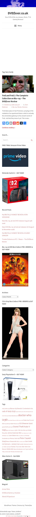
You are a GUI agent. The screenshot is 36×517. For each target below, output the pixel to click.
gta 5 (8, 430)
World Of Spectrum (8, 496)
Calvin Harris (19, 411)
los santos (22, 435)
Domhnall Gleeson (13, 420)
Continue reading (8, 127)
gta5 (13, 430)
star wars (26, 446)
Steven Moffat (7, 449)
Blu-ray (14, 107)
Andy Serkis (6, 408)
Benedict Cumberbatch (25, 408)
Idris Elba (24, 430)
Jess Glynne (25, 433)
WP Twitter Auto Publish (11, 516)
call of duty (8, 411)
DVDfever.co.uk (18, 13)
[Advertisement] (18, 49)
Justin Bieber (13, 435)
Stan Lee (7, 446)
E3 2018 (7, 423)
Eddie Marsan (14, 423)
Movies (19, 107)
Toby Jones (6, 451)
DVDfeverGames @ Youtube (11, 493)
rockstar (22, 441)
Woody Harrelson (16, 451)
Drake (26, 420)
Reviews (24, 107)
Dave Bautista (13, 415)
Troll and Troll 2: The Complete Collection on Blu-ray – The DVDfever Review (15, 98)
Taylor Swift (29, 449)
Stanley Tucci (16, 446)
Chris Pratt (5, 415)
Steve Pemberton (19, 449)
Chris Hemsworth (28, 411)
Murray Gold (14, 438)
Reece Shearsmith (12, 441)
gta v (17, 430)
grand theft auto (7, 427)
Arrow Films (6, 489)
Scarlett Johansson (25, 444)
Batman (13, 408)
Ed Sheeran (26, 423)
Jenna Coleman (14, 433)
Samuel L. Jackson (12, 444)
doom (20, 420)
